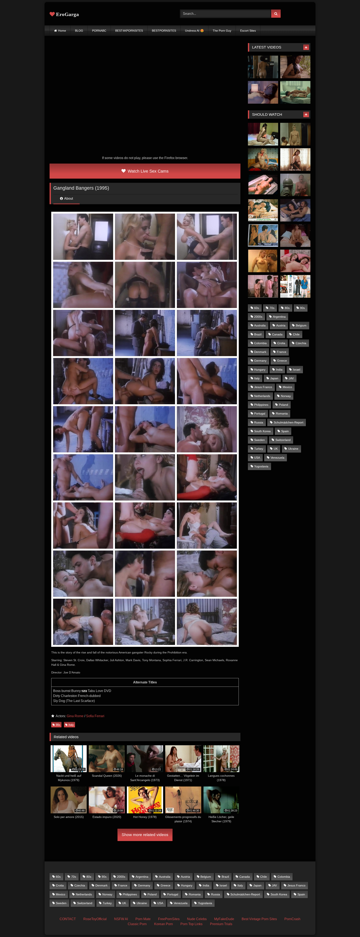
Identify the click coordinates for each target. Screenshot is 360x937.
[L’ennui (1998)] (295, 159)
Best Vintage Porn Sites (259, 919)
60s (256, 308)
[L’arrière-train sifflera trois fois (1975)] (263, 159)
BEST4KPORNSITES (129, 30)
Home (62, 30)
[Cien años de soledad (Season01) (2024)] (295, 67)
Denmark (260, 351)
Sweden (259, 440)
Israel (296, 369)
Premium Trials (221, 924)
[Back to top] (347, 925)
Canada (277, 334)
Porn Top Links (191, 924)
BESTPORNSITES (164, 30)
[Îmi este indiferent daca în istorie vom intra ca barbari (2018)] (263, 67)
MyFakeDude (224, 919)
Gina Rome (75, 716)
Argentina (279, 316)
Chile (296, 334)
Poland (283, 404)
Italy (71, 724)
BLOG (79, 30)
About (68, 198)
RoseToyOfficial (95, 919)
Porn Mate (143, 919)
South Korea (262, 431)
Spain (285, 431)
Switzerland (283, 440)
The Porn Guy (222, 30)
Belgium (301, 325)
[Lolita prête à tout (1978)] (263, 185)
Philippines (261, 404)
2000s (258, 316)
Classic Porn (137, 924)
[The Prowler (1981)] (295, 185)
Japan (274, 378)
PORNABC (99, 30)
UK (276, 448)
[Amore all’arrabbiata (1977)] (295, 210)
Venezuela (277, 457)
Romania (282, 413)
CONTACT (68, 919)
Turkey (258, 448)
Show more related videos (145, 834)
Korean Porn (163, 924)
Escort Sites (248, 30)
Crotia (281, 343)
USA (257, 457)
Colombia (260, 343)
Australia (260, 325)
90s (58, 724)
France (281, 351)
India (279, 369)
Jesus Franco (263, 387)
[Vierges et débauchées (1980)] (263, 286)
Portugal (259, 413)
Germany (260, 360)
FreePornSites (169, 919)
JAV (291, 378)
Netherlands (262, 396)
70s (272, 308)
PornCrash (292, 919)
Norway (286, 396)
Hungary (259, 369)
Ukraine (293, 448)
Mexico (287, 387)
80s (287, 308)
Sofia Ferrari (95, 716)
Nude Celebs (197, 919)
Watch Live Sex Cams (147, 171)
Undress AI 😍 (194, 30)
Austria (280, 325)
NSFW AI (121, 919)
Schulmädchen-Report (288, 422)
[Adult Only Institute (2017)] (263, 134)
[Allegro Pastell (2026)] (295, 92)
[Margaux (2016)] (263, 92)
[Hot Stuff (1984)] (295, 134)
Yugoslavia (261, 466)
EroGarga (67, 14)
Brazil (257, 334)
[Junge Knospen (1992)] (263, 261)
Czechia (301, 343)
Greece (282, 360)
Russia (258, 422)
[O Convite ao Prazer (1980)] (263, 210)
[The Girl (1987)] (295, 286)
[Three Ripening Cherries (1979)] (295, 261)
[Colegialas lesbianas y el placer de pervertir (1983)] (295, 235)
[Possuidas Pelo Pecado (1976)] (263, 235)
